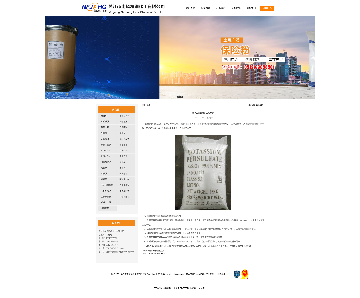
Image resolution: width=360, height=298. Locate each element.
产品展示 (116, 109)
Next (357, 57)
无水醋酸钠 (106, 191)
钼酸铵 (104, 133)
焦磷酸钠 (105, 208)
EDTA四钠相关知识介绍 (156, 254)
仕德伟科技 (220, 274)
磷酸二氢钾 (124, 116)
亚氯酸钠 (123, 150)
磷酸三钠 (105, 127)
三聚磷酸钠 (106, 197)
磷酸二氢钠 (106, 202)
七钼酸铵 (123, 145)
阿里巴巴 (267, 8)
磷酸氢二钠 (124, 139)
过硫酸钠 (123, 174)
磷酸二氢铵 (106, 145)
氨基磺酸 (123, 127)
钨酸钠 (122, 133)
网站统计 (202, 288)
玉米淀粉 (123, 156)
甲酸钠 (104, 174)
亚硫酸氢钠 (106, 162)
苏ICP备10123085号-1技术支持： (201, 274)
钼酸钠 (104, 168)
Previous (2, 57)
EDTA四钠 (105, 150)
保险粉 (104, 116)
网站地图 (194, 288)
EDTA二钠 (105, 156)
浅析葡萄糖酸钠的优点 (156, 251)
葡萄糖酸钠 (124, 191)
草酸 (121, 202)
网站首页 (251, 105)
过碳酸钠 (105, 122)
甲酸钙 (122, 168)
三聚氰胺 (123, 122)
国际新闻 (259, 105)
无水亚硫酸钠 (107, 185)
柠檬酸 (104, 179)
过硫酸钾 (105, 139)
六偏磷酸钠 (124, 197)
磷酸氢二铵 (124, 179)
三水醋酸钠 (124, 185)
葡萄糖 (122, 162)
